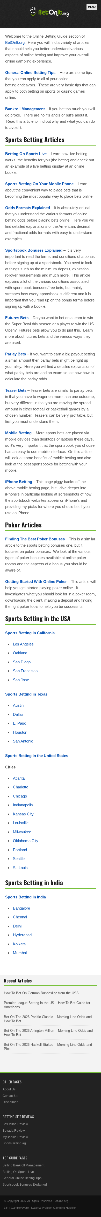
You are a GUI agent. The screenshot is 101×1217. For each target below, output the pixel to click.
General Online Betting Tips (30, 72)
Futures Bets (16, 317)
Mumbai (20, 953)
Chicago (20, 796)
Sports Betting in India (25, 897)
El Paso (19, 723)
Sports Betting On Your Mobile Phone (39, 184)
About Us (9, 1089)
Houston (20, 732)
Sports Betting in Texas (26, 694)
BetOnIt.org (15, 42)
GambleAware (20, 1207)
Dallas (18, 714)
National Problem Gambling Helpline (53, 1207)
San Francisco (25, 671)
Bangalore (21, 908)
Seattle (19, 858)
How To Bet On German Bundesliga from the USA (41, 993)
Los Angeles (23, 644)
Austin (18, 705)
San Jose (21, 680)
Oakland (20, 653)
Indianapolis (23, 805)
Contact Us (10, 1096)
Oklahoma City (25, 840)
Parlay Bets (15, 354)
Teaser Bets (15, 390)
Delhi (17, 926)
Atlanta (19, 778)
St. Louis (20, 867)
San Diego (22, 662)
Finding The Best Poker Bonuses (35, 539)
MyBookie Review (15, 1137)
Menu (92, 6)
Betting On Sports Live (26, 154)
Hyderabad (22, 935)
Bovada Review (14, 1130)
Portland (20, 850)
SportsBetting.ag (14, 1143)
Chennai (20, 917)
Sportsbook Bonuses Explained (33, 250)
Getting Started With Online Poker (36, 581)
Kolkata (19, 944)
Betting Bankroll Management (23, 1165)
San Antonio (23, 741)
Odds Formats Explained (27, 207)
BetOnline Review (15, 1124)
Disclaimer (10, 1102)
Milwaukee (22, 832)
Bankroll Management (25, 109)
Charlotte (20, 787)
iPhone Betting (18, 481)
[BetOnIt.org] (49, 17)
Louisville (20, 823)
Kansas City (23, 814)
